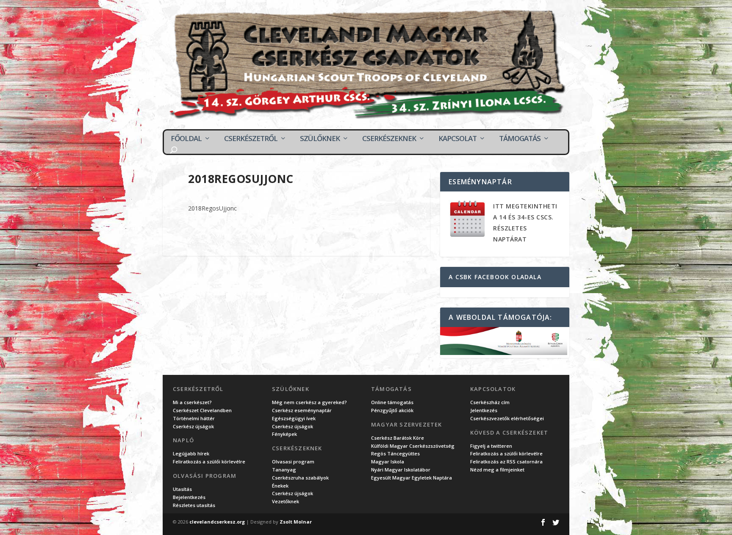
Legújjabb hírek (191, 453)
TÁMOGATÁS (520, 138)
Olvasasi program (293, 461)
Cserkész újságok (193, 426)
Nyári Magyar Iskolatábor (400, 469)
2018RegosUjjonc (212, 208)
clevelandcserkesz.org (217, 521)
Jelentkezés (483, 410)
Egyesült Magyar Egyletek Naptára (411, 477)
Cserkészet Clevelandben (202, 410)
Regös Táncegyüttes (395, 453)
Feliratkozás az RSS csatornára (506, 461)
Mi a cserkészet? (192, 402)
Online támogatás (392, 402)
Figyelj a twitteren (491, 446)
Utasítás (182, 489)
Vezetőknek (285, 501)
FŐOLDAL (186, 138)
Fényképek (284, 434)
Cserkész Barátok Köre (397, 438)
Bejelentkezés (189, 497)
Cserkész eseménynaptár (302, 410)
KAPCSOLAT (457, 138)
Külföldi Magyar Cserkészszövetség (413, 446)
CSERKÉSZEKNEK (389, 138)
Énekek (280, 485)
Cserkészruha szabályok (300, 477)
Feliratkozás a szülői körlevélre (209, 461)
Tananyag (284, 469)
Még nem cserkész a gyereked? (309, 402)
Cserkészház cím (490, 402)
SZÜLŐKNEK (320, 138)
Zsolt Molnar (296, 521)
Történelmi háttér (194, 418)
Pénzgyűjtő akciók (392, 410)
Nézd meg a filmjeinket (497, 469)
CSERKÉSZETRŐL (250, 138)
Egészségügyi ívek (294, 418)
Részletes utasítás (194, 505)
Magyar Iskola (387, 461)
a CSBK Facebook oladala (495, 277)
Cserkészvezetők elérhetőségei (507, 418)
